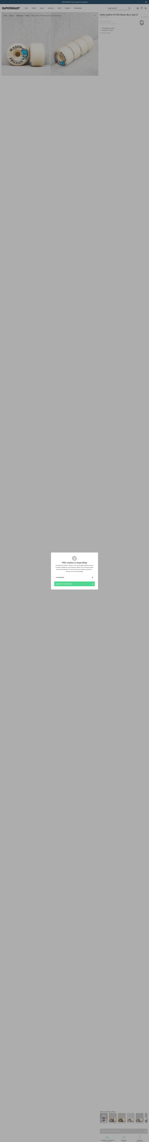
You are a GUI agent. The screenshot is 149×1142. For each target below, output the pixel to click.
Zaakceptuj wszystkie (64, 584)
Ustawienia (60, 577)
